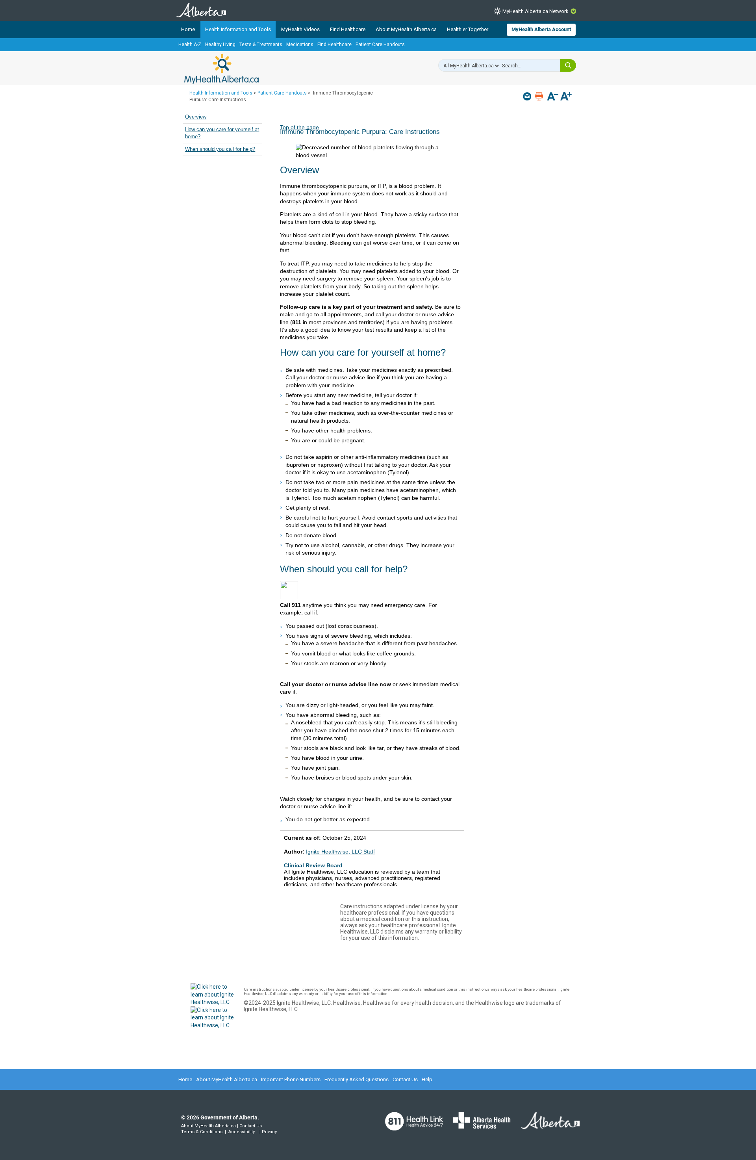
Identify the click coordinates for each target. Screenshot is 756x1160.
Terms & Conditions (201, 1131)
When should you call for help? (220, 149)
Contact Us (405, 1079)
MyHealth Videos (300, 29)
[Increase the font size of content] (566, 97)
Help (427, 1079)
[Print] (540, 96)
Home (188, 29)
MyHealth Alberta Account (541, 29)
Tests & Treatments (260, 44)
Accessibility (241, 1131)
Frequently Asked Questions (356, 1079)
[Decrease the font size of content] (552, 97)
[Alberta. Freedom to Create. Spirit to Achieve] (546, 1125)
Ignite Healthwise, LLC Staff (340, 851)
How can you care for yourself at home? (222, 133)
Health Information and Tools (238, 29)
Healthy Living (220, 44)
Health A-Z (189, 44)
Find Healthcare (347, 29)
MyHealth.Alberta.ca (221, 69)
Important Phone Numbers (291, 1079)
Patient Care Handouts (380, 44)
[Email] (528, 96)
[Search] (568, 65)
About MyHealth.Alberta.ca (406, 29)
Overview (195, 117)
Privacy (269, 1131)
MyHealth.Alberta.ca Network (535, 11)
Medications (299, 44)
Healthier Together (467, 29)
